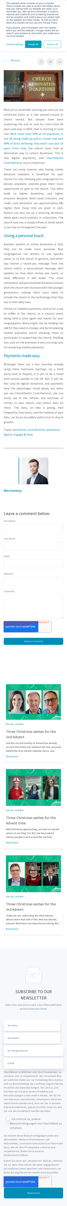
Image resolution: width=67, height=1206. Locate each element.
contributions (36, 429)
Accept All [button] (33, 44)
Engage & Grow (23, 434)
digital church (15, 724)
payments (53, 429)
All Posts (15, 60)
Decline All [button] (52, 44)
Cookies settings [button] (14, 44)
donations (19, 429)
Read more (12, 756)
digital (8, 434)
